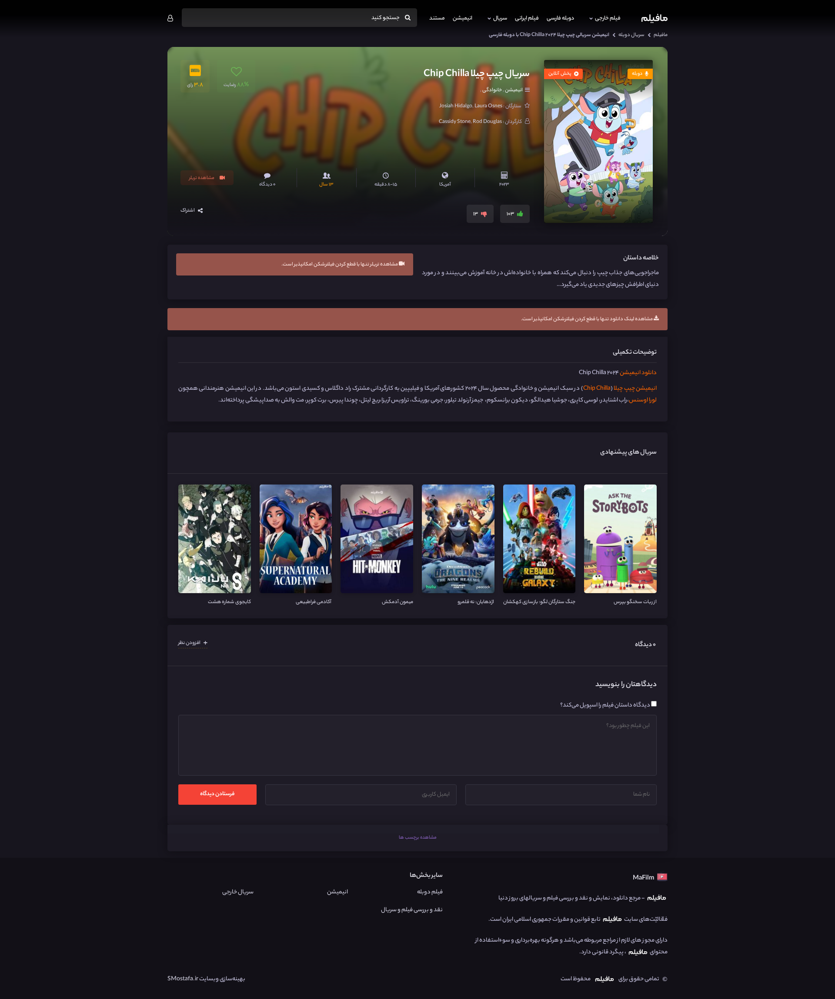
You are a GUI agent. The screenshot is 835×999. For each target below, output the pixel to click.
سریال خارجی (237, 892)
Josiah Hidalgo (455, 106)
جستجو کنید (386, 18)
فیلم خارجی (608, 18)
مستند (437, 18)
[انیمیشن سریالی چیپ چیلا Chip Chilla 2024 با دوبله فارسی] (598, 141)
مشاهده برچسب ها (418, 838)
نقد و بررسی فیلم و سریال (411, 910)
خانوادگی (492, 90)
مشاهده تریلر (202, 178)
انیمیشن (462, 18)
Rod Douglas (487, 122)
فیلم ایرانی (527, 18)
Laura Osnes (488, 106)
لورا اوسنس (643, 400)
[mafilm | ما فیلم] (654, 18)
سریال (500, 18)
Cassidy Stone (455, 122)
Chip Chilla (597, 389)
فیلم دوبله (429, 892)
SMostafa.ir (182, 979)
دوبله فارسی (560, 18)
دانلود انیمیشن (638, 373)
